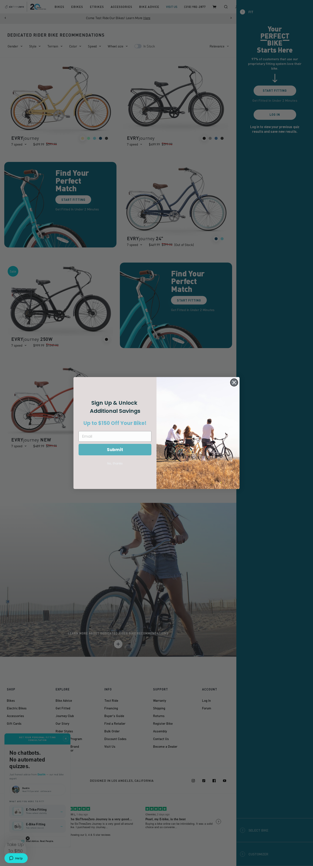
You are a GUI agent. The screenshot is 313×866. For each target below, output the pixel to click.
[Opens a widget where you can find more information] (16, 858)
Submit (115, 450)
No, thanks (115, 463)
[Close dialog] (234, 382)
